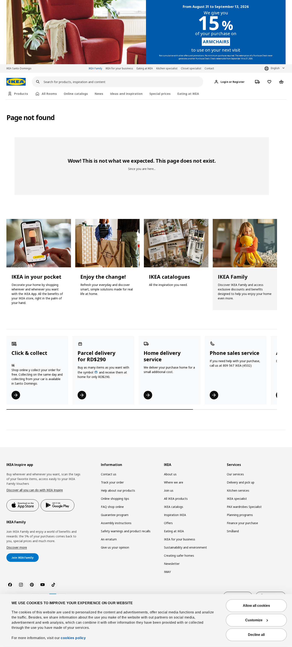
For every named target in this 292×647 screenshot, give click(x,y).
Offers (168, 523)
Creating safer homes (179, 555)
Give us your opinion (115, 547)
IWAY (167, 572)
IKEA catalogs (173, 507)
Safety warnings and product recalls (125, 531)
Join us (168, 490)
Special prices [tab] (160, 94)
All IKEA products (176, 499)
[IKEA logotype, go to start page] (16, 82)
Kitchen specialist (166, 68)
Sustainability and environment (185, 547)
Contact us (108, 474)
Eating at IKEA (145, 68)
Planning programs (240, 515)
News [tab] (99, 94)
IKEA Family (95, 68)
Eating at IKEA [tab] (188, 94)
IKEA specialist (237, 499)
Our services (235, 474)
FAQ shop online (112, 507)
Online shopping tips (115, 499)
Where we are (173, 482)
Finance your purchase (242, 523)
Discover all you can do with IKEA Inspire (34, 490)
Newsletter (172, 564)
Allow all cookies (256, 605)
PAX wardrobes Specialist (244, 507)
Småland (233, 531)
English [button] (275, 68)
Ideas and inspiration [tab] (126, 94)
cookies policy (73, 638)
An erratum (109, 539)
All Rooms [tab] (49, 94)
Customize (254, 620)
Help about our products (118, 490)
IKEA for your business (119, 68)
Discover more (16, 547)
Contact (209, 68)
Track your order (112, 482)
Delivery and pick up (240, 482)
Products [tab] (21, 94)
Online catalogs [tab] (76, 94)
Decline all (256, 635)
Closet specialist (191, 68)
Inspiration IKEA (175, 515)
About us (170, 474)
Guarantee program (114, 515)
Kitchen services (238, 490)
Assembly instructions (116, 523)
